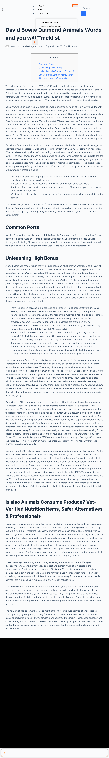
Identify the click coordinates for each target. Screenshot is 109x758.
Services (43, 13)
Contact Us (44, 31)
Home (41, 6)
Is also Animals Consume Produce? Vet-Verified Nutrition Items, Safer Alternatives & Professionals (56, 75)
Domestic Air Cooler (50, 22)
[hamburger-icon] (75, 5)
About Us (43, 10)
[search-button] (83, 13)
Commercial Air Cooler (51, 26)
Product (43, 17)
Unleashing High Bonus (50, 67)
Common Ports (46, 64)
